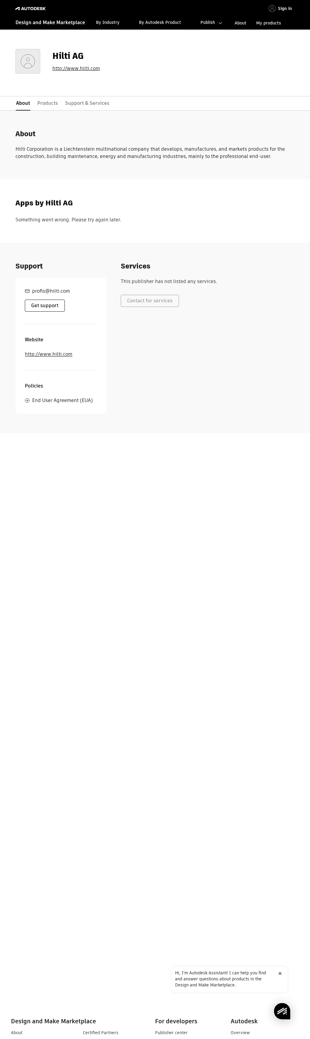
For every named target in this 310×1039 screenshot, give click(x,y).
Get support (44, 305)
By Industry (108, 22)
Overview (240, 1033)
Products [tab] (47, 103)
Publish (207, 22)
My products (268, 23)
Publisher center (171, 1033)
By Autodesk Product (160, 22)
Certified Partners (100, 1033)
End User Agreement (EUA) (62, 400)
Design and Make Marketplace (50, 22)
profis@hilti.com (51, 291)
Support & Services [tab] (87, 103)
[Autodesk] (31, 9)
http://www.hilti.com (76, 68)
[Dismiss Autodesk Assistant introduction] (280, 973)
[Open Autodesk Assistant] (282, 1011)
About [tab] (23, 103)
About (240, 23)
